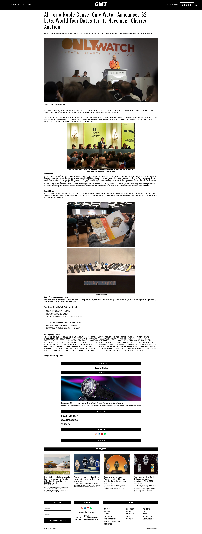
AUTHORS (106, 514)
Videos (144, 511)
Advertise (128, 511)
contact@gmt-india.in (86, 512)
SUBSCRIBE (187, 5)
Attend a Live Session (148, 519)
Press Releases (130, 514)
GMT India (154, 528)
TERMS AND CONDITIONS (110, 519)
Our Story (107, 511)
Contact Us (129, 516)
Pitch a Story (130, 519)
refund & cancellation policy (112, 521)
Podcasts (145, 514)
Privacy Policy (108, 516)
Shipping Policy (108, 524)
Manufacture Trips (148, 516)
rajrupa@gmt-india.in (101, 368)
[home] (101, 5)
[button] (14, 5)
